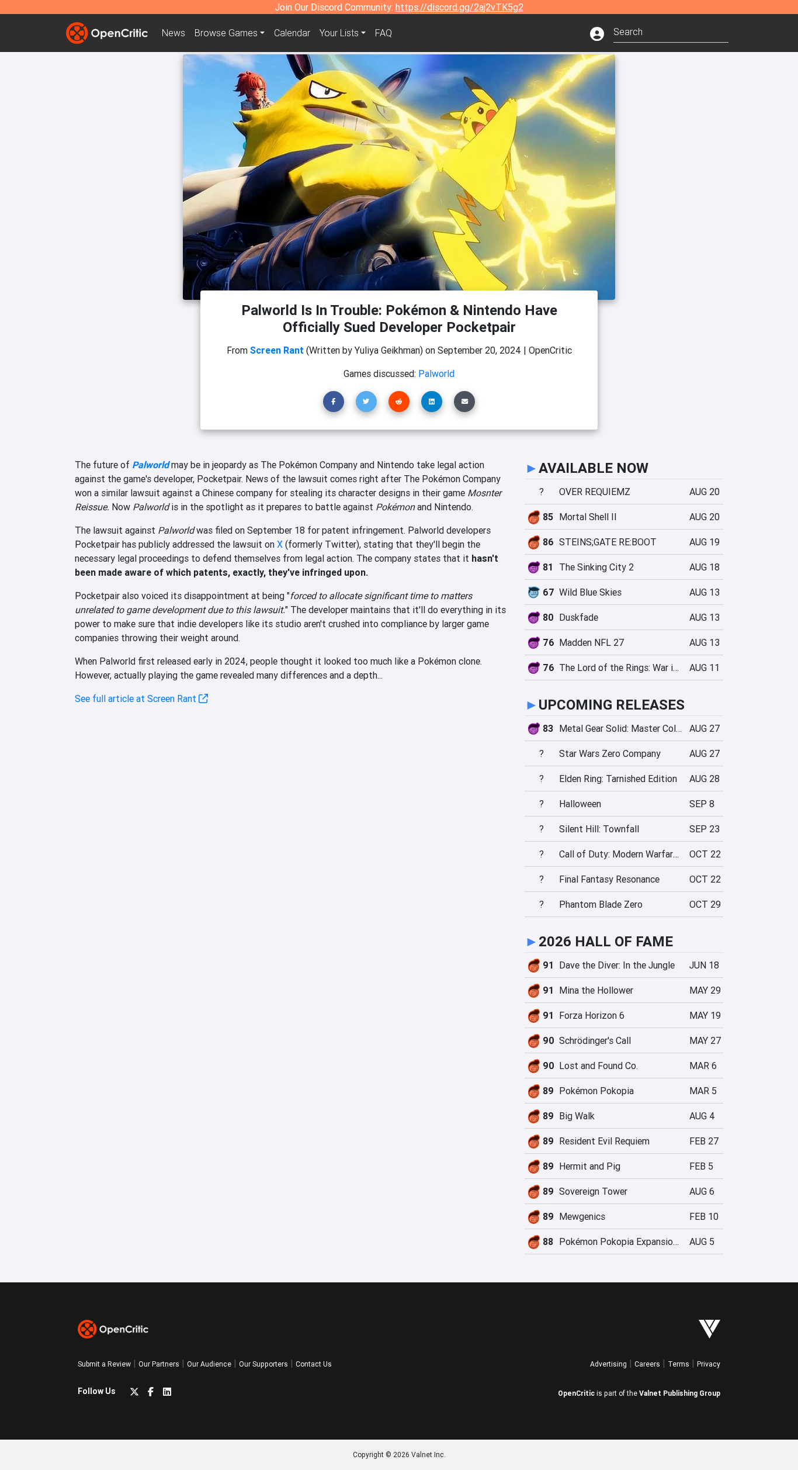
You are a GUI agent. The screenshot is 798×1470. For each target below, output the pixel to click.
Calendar (292, 33)
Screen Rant (277, 350)
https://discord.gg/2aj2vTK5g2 (459, 7)
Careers (647, 1364)
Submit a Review (104, 1364)
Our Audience (209, 1364)
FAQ (383, 33)
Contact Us (314, 1364)
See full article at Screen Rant (137, 698)
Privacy (708, 1364)
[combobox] (670, 31)
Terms (678, 1364)
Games (226, 33)
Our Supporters (263, 1364)
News (173, 33)
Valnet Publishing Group (679, 1393)
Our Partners (158, 1364)
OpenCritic (576, 1393)
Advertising (608, 1364)
